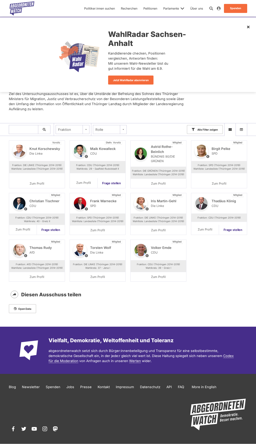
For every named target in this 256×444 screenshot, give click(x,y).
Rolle (99, 130)
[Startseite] (22, 8)
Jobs (70, 387)
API (169, 387)
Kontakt (104, 387)
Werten (135, 361)
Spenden (53, 387)
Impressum (125, 387)
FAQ (181, 387)
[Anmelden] (218, 8)
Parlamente (171, 8)
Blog (12, 387)
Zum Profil (37, 183)
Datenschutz (150, 387)
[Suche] (44, 129)
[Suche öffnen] (211, 8)
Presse (86, 387)
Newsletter (31, 387)
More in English (204, 387)
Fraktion (64, 130)
